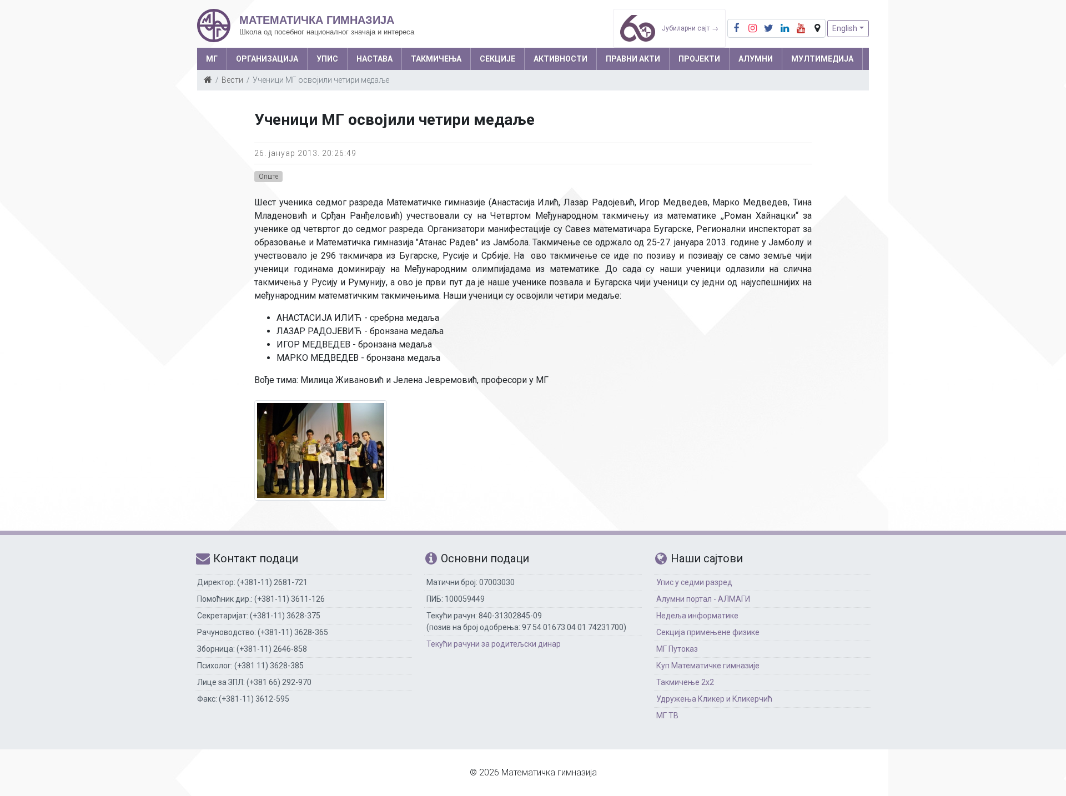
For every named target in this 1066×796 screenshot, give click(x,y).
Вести (232, 79)
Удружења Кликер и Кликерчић (714, 698)
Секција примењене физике (708, 632)
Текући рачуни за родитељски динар (493, 643)
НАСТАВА (374, 58)
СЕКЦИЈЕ (497, 58)
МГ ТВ (667, 715)
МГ (212, 58)
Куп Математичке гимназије (708, 665)
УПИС (327, 58)
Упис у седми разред (694, 582)
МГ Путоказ (677, 648)
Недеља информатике (697, 615)
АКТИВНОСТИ (560, 58)
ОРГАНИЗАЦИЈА (267, 58)
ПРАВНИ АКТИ (633, 58)
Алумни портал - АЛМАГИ (703, 599)
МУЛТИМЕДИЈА (822, 58)
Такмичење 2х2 (685, 682)
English (844, 28)
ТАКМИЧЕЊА (436, 58)
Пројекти (699, 58)
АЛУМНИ (755, 58)
